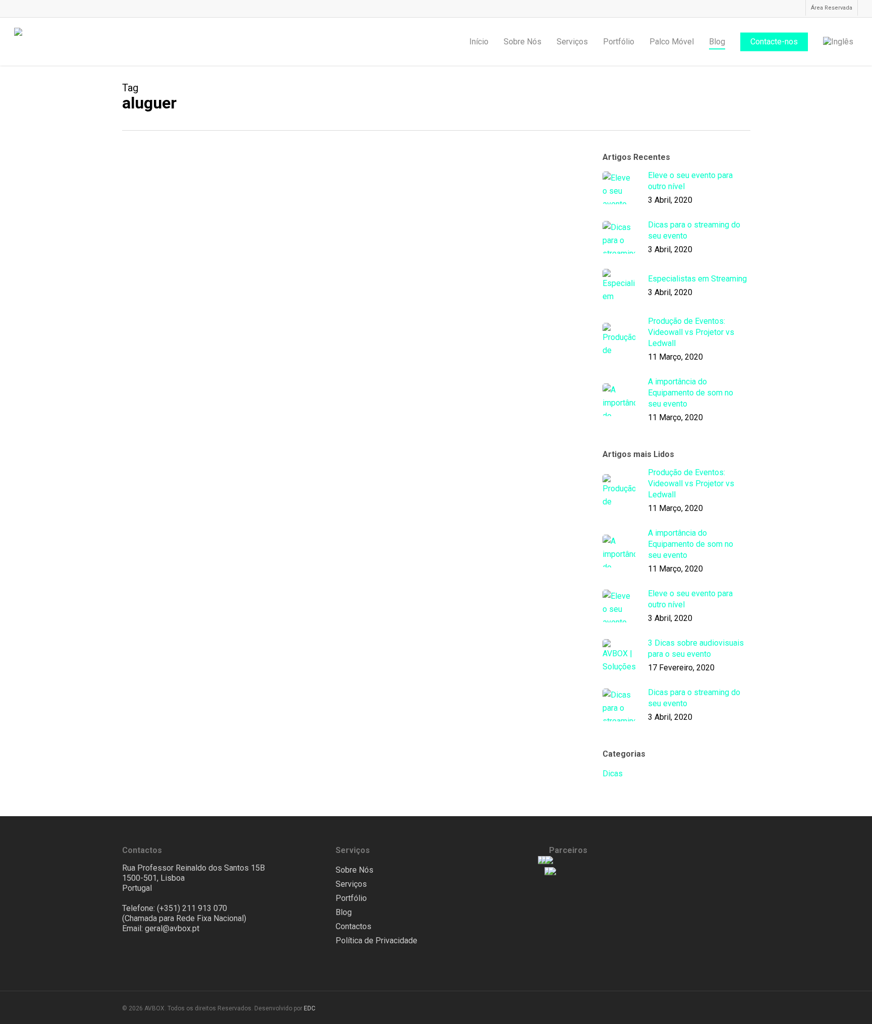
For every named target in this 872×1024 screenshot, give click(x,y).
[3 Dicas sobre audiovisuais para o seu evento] (196, 222)
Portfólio (351, 898)
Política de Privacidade (376, 940)
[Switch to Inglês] (838, 42)
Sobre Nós (354, 870)
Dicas (310, 185)
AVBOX (312, 250)
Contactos (353, 926)
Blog (344, 912)
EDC (309, 1008)
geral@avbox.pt (172, 928)
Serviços (351, 884)
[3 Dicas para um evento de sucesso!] (196, 389)
